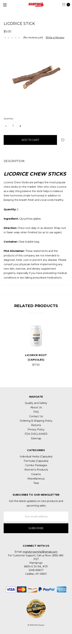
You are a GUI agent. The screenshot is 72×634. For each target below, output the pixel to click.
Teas (36, 483)
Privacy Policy (36, 429)
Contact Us (36, 416)
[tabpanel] (36, 344)
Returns (36, 425)
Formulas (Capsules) (36, 460)
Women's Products (36, 469)
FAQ (36, 411)
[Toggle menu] (5, 5)
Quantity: (9, 118)
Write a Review (55, 37)
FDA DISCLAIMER (36, 433)
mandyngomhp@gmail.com (40, 551)
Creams (36, 474)
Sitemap (36, 438)
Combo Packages (36, 465)
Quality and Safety (36, 403)
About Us (36, 407)
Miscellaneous (36, 478)
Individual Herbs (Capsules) (36, 456)
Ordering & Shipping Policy (36, 420)
